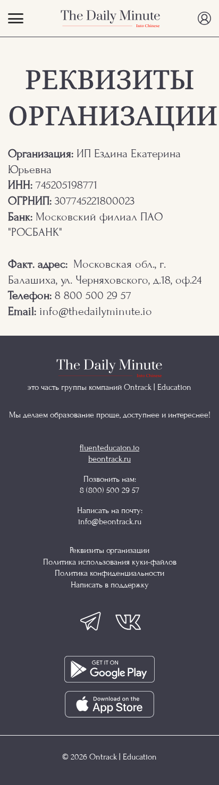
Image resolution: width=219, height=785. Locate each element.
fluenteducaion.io (109, 448)
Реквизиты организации (109, 550)
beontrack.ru (109, 459)
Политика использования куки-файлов (109, 562)
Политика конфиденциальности (109, 573)
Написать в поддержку (110, 585)
